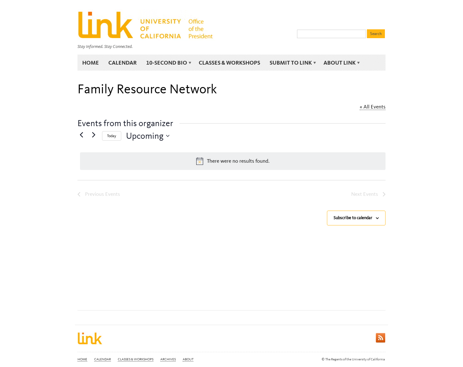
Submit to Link (288, 63)
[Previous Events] (81, 134)
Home (90, 62)
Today (111, 136)
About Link (337, 63)
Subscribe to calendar (353, 217)
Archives (168, 359)
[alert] (233, 161)
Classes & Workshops (229, 62)
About (188, 359)
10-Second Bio (164, 63)
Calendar (122, 62)
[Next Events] (93, 134)
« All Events (373, 106)
